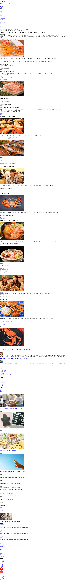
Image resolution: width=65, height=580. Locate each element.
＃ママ (2, 381)
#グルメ (1, 389)
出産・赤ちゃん (5, 370)
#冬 (0, 390)
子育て (5, 371)
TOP (0, 29)
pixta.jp (2, 157)
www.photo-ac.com (3, 57)
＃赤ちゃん (3, 382)
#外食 (1, 391)
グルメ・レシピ (8, 374)
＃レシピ (3, 560)
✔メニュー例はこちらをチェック (4, 265)
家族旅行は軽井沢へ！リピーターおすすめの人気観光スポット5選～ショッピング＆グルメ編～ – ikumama (17, 358)
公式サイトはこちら (2, 80)
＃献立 (2, 385)
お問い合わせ (3, 578)
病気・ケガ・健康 (5, 373)
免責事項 (3, 577)
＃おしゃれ (3, 380)
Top (0, 28)
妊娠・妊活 (6, 368)
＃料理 (2, 383)
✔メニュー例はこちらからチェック (5, 74)
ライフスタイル (3, 29)
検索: (0, 3)
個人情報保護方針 (4, 576)
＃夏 (2, 384)
